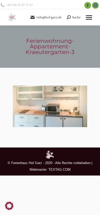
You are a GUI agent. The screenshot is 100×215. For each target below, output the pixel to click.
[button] (9, 206)
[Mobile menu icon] (89, 17)
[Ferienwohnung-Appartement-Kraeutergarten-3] (50, 106)
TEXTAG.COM (59, 169)
